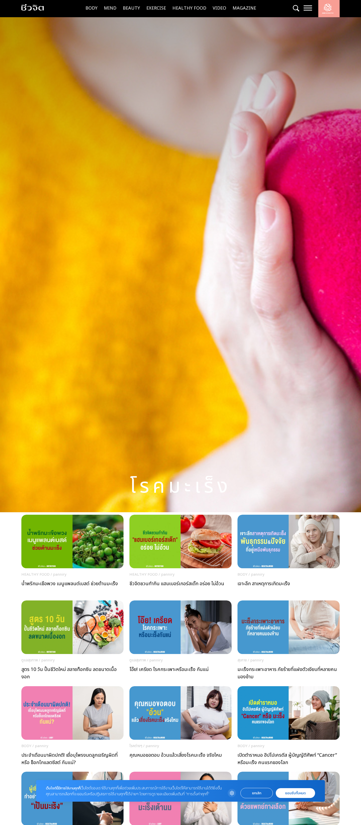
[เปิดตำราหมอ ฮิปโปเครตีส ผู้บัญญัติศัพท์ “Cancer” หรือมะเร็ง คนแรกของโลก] (288, 727)
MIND (110, 8)
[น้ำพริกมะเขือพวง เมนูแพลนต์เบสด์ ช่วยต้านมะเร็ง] (72, 556)
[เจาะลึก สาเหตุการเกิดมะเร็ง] (288, 556)
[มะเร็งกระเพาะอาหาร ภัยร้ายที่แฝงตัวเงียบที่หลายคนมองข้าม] (288, 641)
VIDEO (219, 8)
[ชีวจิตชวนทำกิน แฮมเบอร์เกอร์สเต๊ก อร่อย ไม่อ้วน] (180, 556)
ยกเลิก (256, 793)
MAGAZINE (244, 8)
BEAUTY (131, 8)
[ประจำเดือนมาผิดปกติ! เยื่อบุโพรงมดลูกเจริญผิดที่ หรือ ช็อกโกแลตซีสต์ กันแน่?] (72, 727)
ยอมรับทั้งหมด (295, 793)
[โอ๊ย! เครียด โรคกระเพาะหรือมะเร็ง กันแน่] (180, 641)
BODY (91, 8)
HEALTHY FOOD (189, 8)
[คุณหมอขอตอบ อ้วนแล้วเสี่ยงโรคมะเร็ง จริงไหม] (180, 727)
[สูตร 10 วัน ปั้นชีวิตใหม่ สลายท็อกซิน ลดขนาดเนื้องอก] (72, 641)
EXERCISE (156, 8)
